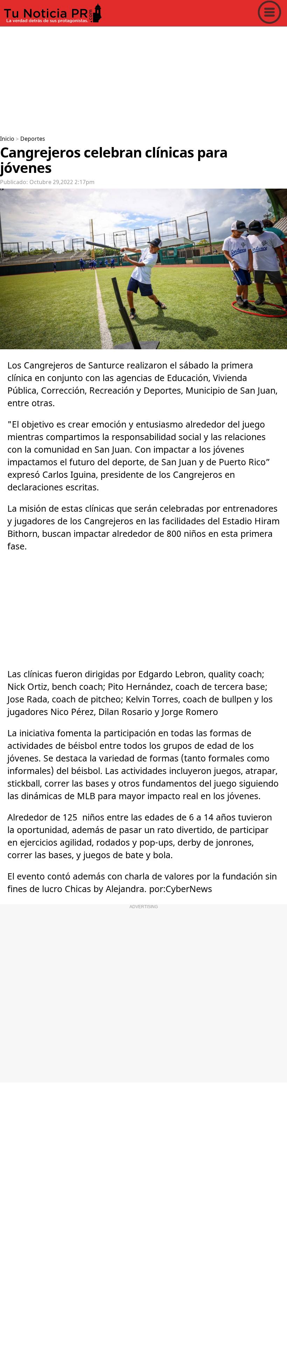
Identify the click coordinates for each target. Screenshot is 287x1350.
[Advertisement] (143, 78)
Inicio (7, 139)
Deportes (32, 139)
